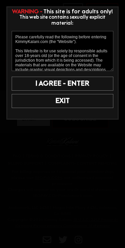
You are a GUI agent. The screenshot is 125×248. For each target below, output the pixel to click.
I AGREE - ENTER (62, 83)
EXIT (62, 101)
